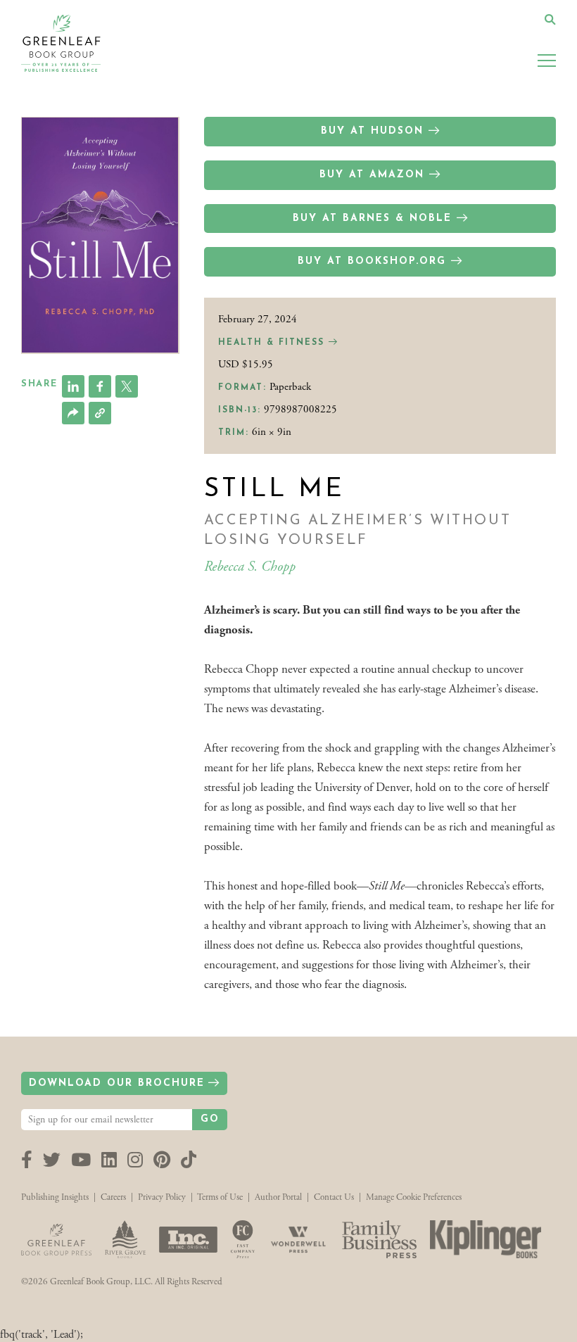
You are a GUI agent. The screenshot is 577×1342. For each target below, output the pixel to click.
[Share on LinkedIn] (73, 386)
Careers (113, 1197)
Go (210, 1119)
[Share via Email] (73, 413)
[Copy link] (100, 413)
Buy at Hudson (372, 131)
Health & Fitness (273, 342)
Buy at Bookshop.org (372, 261)
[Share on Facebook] (100, 386)
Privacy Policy (162, 1197)
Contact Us (334, 1197)
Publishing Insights (55, 1197)
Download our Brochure (117, 1083)
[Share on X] (126, 386)
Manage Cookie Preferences (414, 1197)
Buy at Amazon (371, 175)
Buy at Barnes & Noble (372, 218)
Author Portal (278, 1197)
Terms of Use (220, 1197)
